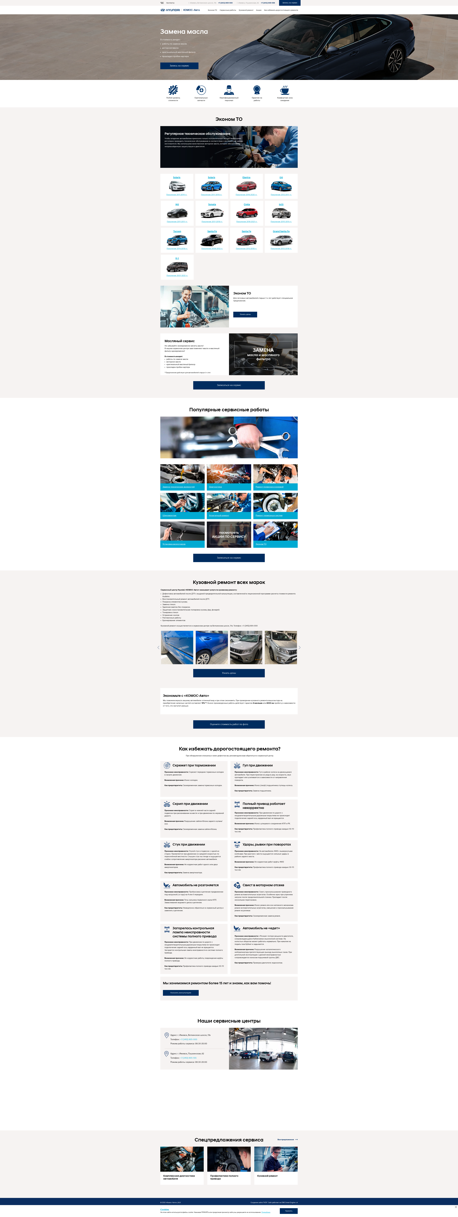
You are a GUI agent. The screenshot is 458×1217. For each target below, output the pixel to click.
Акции (258, 10)
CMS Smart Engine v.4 (289, 1203)
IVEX (265, 1203)
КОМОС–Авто (191, 10)
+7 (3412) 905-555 (268, 3)
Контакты (170, 3)
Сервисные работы (228, 10)
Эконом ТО (212, 10)
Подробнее (265, 1212)
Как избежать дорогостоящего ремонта (281, 10)
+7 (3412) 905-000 (225, 3)
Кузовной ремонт (246, 10)
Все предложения (286, 1140)
